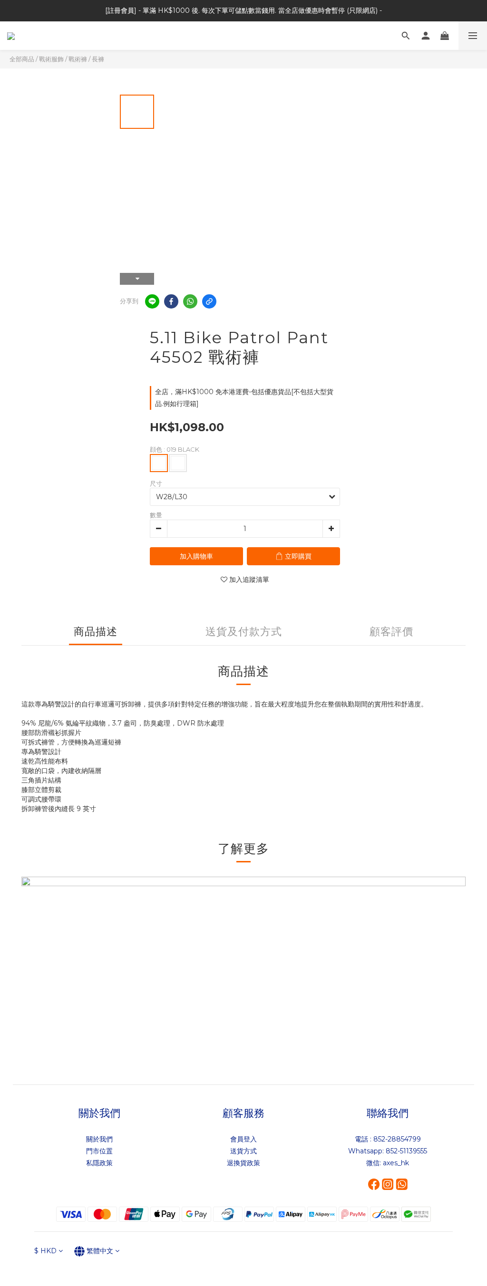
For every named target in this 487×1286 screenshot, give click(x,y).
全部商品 (22, 59)
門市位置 (99, 1151)
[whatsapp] (190, 301)
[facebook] (171, 301)
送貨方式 (243, 1151)
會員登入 (243, 1139)
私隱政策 (99, 1163)
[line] (152, 301)
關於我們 (99, 1139)
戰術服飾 (51, 59)
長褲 (98, 59)
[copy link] (209, 301)
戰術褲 (77, 59)
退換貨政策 (243, 1163)
